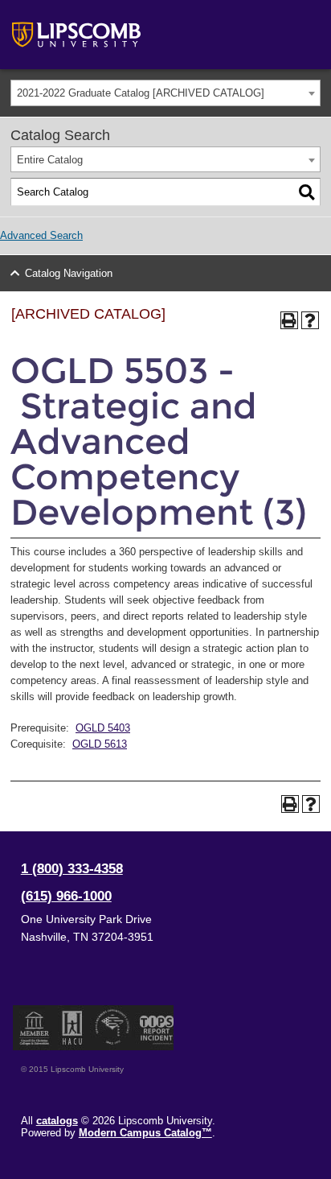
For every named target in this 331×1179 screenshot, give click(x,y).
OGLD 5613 (99, 744)
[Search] (307, 192)
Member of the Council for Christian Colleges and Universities (34, 1027)
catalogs (57, 1121)
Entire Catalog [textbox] (50, 160)
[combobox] (165, 93)
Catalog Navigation (68, 273)
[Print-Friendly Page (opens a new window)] (289, 320)
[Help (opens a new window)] (310, 320)
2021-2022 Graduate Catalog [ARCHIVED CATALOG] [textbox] (140, 93)
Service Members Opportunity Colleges (112, 1027)
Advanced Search (41, 235)
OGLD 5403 (103, 728)
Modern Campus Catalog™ (145, 1133)
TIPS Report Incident (155, 1027)
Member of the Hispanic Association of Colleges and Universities (72, 1027)
